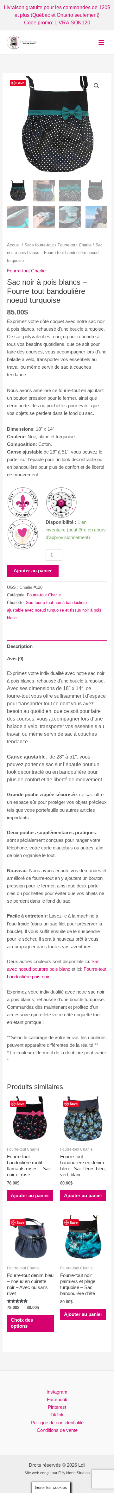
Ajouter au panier (33, 570)
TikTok (57, 1414)
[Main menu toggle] (101, 42)
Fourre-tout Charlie (75, 245)
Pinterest (57, 1407)
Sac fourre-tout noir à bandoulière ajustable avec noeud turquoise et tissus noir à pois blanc (54, 610)
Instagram (57, 1392)
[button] (96, 86)
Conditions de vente (57, 1430)
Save (20, 82)
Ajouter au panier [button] (30, 1195)
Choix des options (22, 1323)
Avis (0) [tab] (15, 658)
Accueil (14, 245)
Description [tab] (20, 646)
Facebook (57, 1399)
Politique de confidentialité (57, 1422)
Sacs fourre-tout (39, 245)
